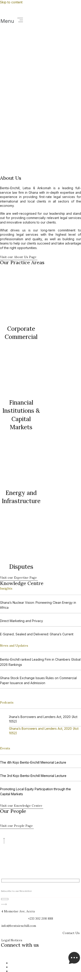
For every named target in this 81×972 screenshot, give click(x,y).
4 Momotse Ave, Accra (18, 911)
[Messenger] (74, 963)
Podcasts (7, 702)
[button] (40, 20)
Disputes (21, 566)
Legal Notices (11, 940)
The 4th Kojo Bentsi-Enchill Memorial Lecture (33, 762)
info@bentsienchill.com (18, 926)
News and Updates (14, 645)
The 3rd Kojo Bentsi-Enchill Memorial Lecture (33, 776)
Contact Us (71, 933)
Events (5, 748)
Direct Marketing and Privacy (21, 621)
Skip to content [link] (11, 2)
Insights (6, 588)
